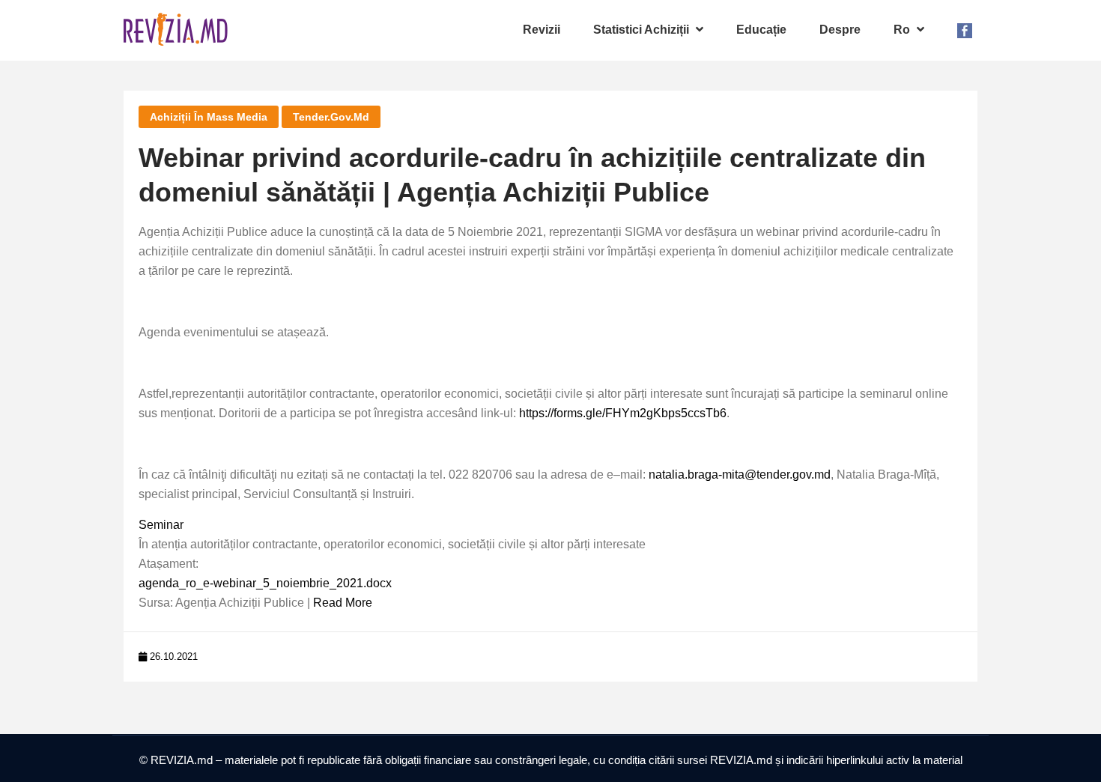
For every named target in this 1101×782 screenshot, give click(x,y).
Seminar (161, 524)
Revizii (541, 29)
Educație (761, 29)
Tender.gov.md (331, 117)
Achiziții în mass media (208, 117)
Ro (903, 29)
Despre (840, 29)
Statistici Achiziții (642, 29)
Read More (342, 602)
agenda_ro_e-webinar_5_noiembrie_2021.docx (265, 583)
